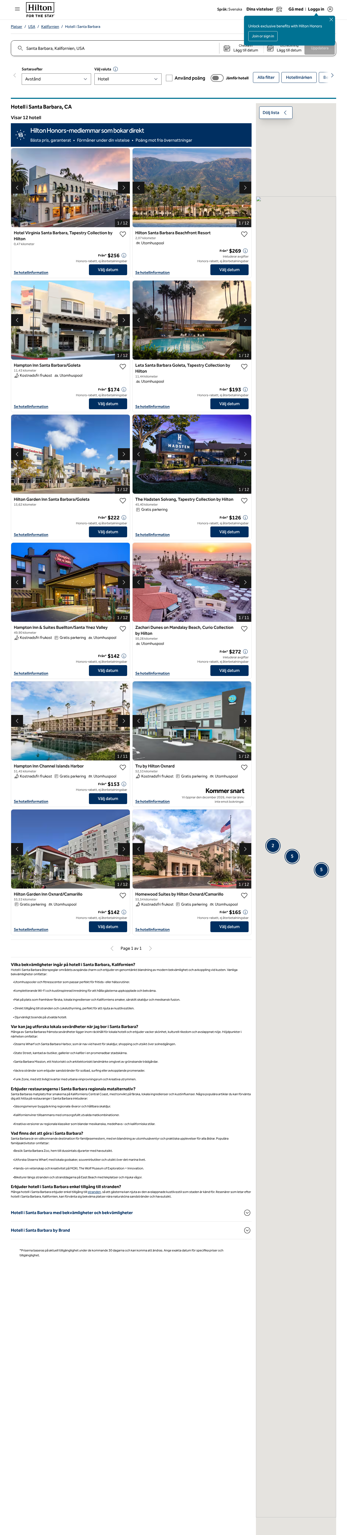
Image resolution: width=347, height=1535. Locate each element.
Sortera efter (32, 69)
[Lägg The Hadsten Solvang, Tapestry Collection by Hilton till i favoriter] (244, 500)
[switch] (217, 78)
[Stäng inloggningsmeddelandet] (331, 19)
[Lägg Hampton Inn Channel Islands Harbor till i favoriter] (122, 767)
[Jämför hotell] (217, 78)
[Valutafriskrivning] (115, 69)
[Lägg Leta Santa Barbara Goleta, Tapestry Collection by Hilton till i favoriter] (244, 366)
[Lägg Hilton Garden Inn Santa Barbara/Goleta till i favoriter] (122, 500)
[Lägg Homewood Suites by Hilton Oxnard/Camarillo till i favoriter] (244, 895)
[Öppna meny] (17, 9)
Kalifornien (50, 26)
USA (31, 26)
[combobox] (115, 48)
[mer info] (124, 255)
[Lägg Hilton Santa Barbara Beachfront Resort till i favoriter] (244, 234)
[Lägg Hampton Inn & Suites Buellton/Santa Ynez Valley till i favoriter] (122, 629)
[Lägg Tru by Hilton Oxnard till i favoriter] (244, 767)
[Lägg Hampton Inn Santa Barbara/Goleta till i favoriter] (122, 366)
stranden (94, 1192)
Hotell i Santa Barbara (82, 26)
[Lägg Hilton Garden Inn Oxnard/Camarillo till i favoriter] (122, 895)
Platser (16, 26)
